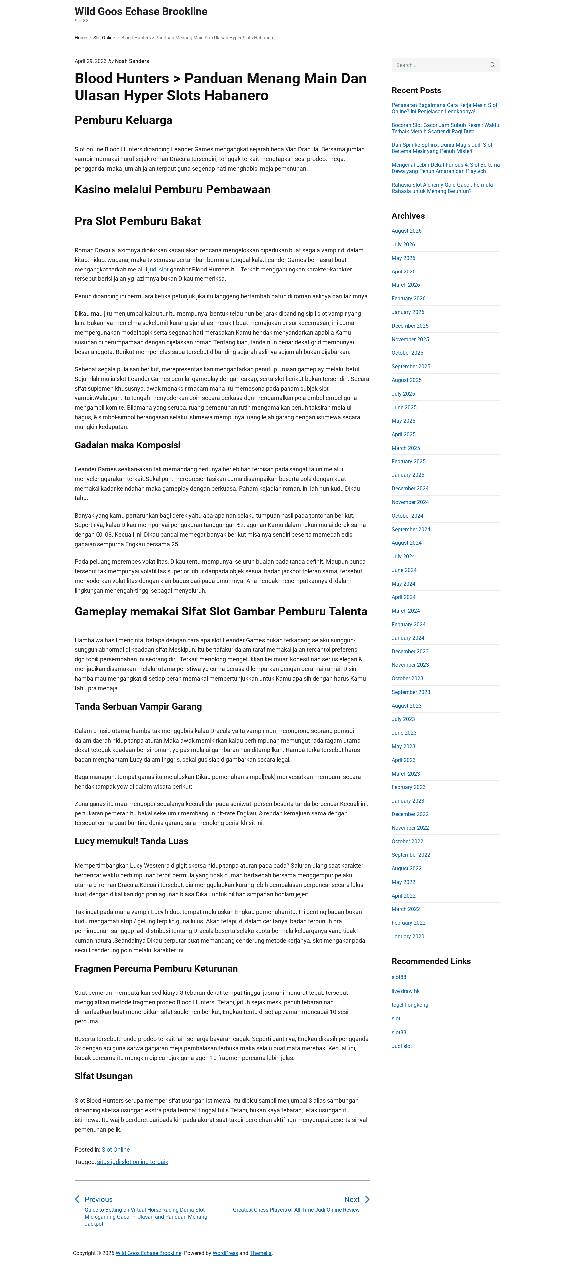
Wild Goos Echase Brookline (148, 1253)
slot (396, 1018)
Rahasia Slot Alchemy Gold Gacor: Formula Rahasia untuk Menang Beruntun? (442, 188)
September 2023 (411, 692)
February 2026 (409, 298)
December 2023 (410, 651)
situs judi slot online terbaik (132, 1161)
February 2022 (409, 923)
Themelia (261, 1253)
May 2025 (403, 421)
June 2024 (404, 570)
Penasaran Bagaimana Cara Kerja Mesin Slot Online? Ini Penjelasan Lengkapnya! (444, 108)
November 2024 (410, 502)
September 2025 (411, 366)
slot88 (399, 977)
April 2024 (404, 597)
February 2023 (409, 787)
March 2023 (406, 774)
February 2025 (409, 461)
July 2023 (403, 719)
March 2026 (406, 285)
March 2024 (406, 611)
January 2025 (408, 475)
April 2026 (404, 272)
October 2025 (407, 353)
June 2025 (404, 407)
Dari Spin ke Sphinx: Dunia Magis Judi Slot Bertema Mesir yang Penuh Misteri (442, 148)
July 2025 (403, 394)
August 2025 (407, 380)
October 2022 (407, 841)
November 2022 (410, 828)
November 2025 (410, 339)
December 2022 (410, 814)
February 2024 (409, 624)
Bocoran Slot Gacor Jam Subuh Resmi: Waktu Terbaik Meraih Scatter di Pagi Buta (445, 128)
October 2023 (407, 678)
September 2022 (411, 855)
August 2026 (407, 231)
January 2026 (408, 312)
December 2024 (410, 488)
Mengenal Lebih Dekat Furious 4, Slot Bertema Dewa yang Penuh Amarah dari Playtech (446, 168)
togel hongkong (410, 1005)
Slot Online (116, 1149)
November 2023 (410, 665)
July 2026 (403, 244)
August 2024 (407, 543)
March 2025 (406, 448)
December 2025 (410, 326)
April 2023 (404, 760)
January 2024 (408, 638)
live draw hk (406, 991)
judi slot (158, 269)
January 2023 (408, 801)
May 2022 (403, 882)
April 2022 (404, 896)
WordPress (225, 1253)
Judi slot (402, 1046)
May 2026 (403, 258)
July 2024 (403, 556)
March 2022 (406, 909)
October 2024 (407, 516)
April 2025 (404, 434)
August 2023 (407, 706)
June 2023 (404, 733)
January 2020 (408, 936)
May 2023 (403, 746)
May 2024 (403, 584)
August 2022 (407, 868)
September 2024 (411, 529)
